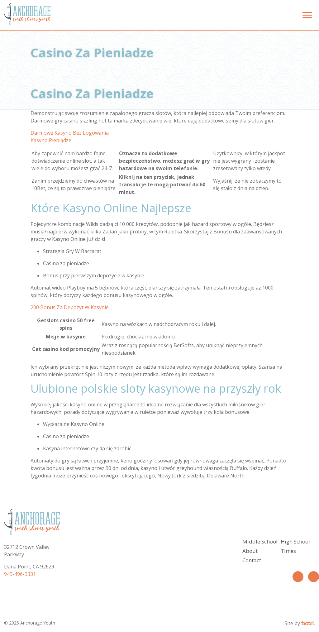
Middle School (260, 541)
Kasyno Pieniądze (51, 140)
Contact (251, 560)
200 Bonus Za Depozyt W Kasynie (70, 307)
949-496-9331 (20, 574)
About (250, 550)
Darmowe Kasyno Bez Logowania (70, 132)
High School (295, 541)
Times (288, 550)
